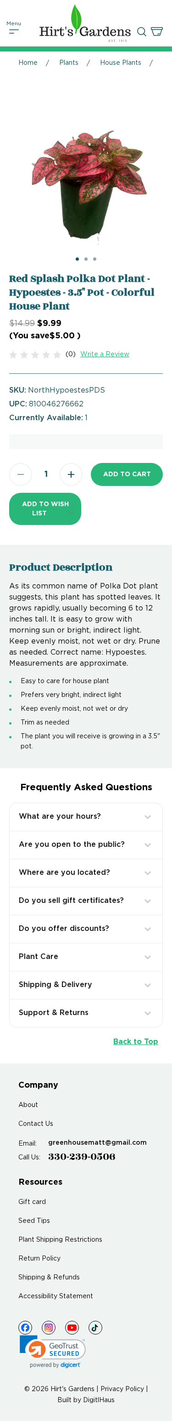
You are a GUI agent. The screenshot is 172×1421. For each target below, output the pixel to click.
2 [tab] (86, 259)
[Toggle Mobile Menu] (14, 31)
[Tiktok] (95, 1328)
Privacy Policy (122, 1389)
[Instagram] (48, 1328)
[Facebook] (25, 1328)
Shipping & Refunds (49, 1277)
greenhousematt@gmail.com (97, 1143)
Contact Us (35, 1124)
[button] (45, 509)
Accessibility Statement (55, 1296)
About (28, 1105)
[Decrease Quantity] (20, 474)
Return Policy (39, 1258)
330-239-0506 (82, 1157)
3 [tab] (94, 259)
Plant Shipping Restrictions (60, 1240)
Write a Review (104, 354)
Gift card (32, 1202)
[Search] (141, 31)
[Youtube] (72, 1328)
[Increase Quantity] (71, 474)
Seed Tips (34, 1221)
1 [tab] (77, 259)
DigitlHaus (99, 1400)
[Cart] (157, 31)
